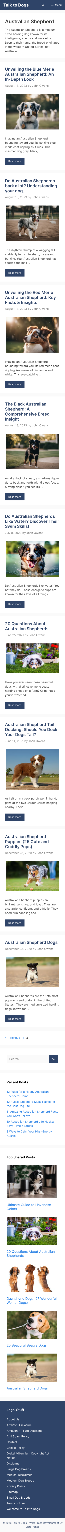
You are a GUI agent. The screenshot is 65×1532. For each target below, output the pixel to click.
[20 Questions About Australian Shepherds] (32, 1231)
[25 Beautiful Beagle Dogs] (32, 1325)
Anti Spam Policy (18, 1436)
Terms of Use (16, 1503)
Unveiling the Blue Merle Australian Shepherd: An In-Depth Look (29, 74)
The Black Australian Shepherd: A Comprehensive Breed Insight (27, 412)
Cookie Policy (15, 1447)
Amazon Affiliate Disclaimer (25, 1430)
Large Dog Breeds (19, 1469)
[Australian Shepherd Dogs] (32, 1368)
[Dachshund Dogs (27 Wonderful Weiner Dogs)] (32, 1278)
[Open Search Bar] (43, 5)
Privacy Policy (16, 1486)
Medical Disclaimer (19, 1475)
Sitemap (12, 1492)
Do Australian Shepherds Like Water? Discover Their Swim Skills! (32, 521)
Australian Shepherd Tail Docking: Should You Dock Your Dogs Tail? (31, 729)
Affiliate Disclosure (19, 1425)
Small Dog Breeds (18, 1497)
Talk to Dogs (16, 5)
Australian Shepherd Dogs (31, 942)
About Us (13, 1419)
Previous (12, 1037)
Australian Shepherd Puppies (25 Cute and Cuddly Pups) (27, 841)
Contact (12, 1442)
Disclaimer (13, 1463)
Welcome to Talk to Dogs (23, 1509)
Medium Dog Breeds (20, 1480)
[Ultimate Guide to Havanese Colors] (32, 1182)
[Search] (53, 1059)
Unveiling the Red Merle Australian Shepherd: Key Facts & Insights (30, 297)
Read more (14, 161)
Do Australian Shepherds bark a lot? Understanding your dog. (31, 185)
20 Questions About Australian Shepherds (26, 626)
